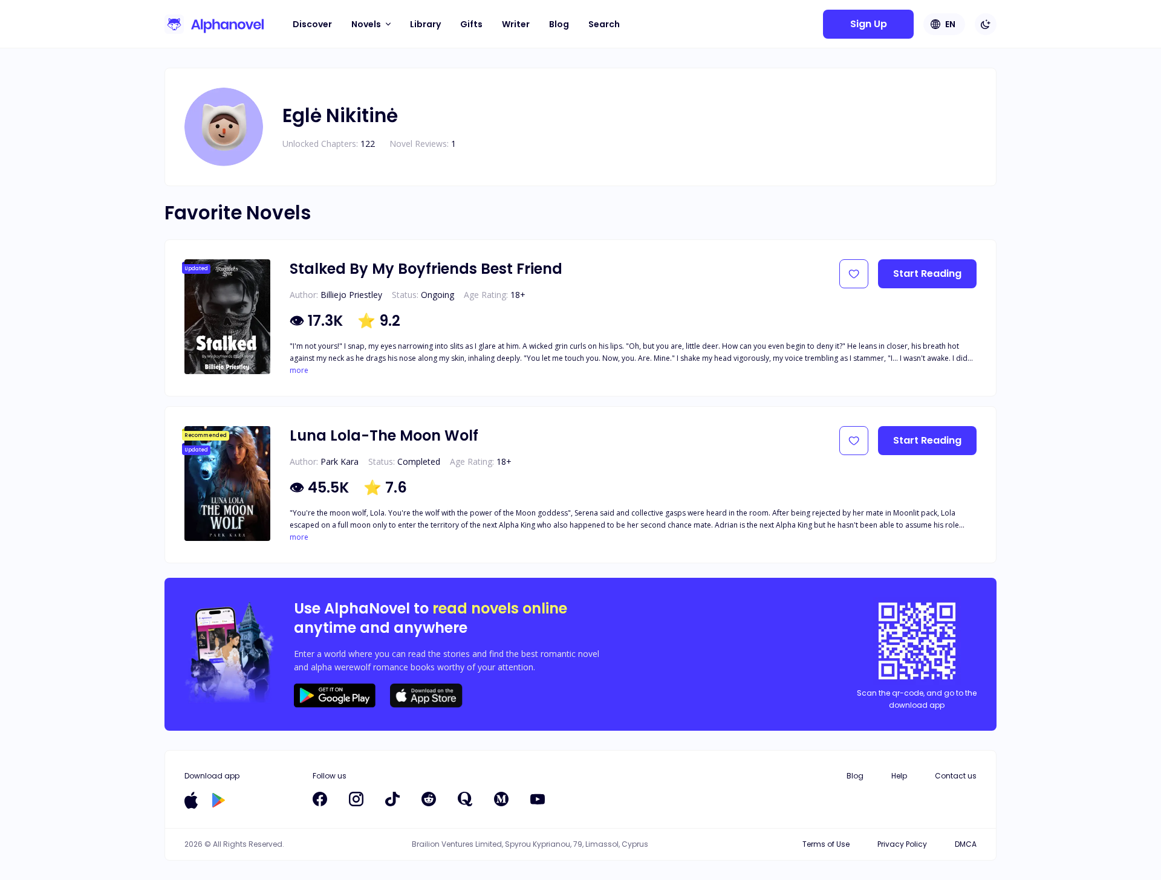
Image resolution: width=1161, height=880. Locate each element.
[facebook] (320, 799)
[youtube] (537, 799)
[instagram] (356, 799)
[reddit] (428, 799)
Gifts (471, 24)
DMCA (966, 844)
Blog (559, 24)
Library (425, 24)
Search (604, 24)
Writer (516, 24)
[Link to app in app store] (191, 800)
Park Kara (339, 461)
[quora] (465, 799)
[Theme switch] (986, 24)
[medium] (501, 799)
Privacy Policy (902, 844)
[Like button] (853, 273)
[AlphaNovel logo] (214, 24)
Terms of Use (826, 844)
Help (899, 776)
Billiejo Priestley (351, 294)
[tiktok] (392, 799)
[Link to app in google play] (218, 800)
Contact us (956, 776)
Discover (312, 24)
